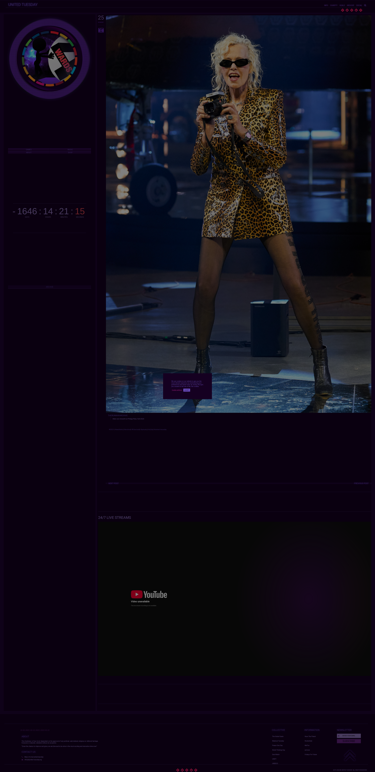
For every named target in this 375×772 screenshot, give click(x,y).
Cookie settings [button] (177, 390)
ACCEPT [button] (186, 390)
